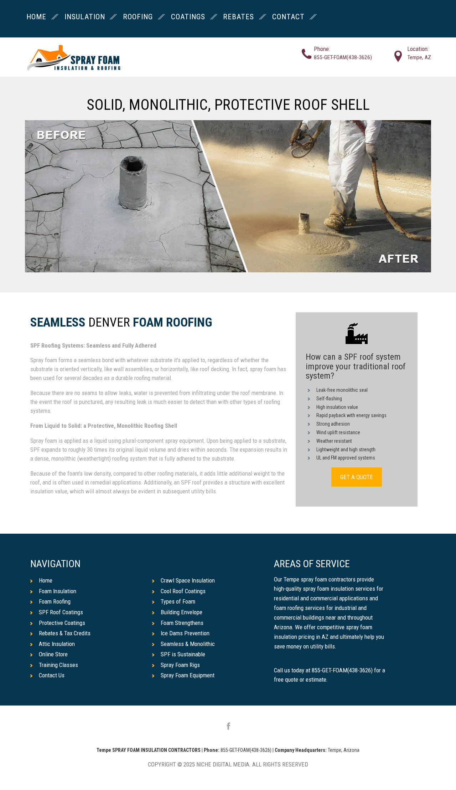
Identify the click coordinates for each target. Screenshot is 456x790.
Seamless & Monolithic (188, 643)
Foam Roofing (172, 323)
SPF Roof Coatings (61, 612)
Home (45, 580)
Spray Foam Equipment (187, 675)
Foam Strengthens (182, 622)
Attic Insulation (57, 643)
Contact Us (51, 675)
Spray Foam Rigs (180, 664)
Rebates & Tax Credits (64, 633)
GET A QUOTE (356, 477)
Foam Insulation (57, 591)
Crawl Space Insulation (188, 580)
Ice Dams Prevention (185, 633)
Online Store (53, 654)
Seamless (58, 323)
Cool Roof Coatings (183, 591)
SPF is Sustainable (183, 654)
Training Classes (58, 664)
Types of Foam (178, 601)
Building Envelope (181, 612)
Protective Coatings (62, 622)
